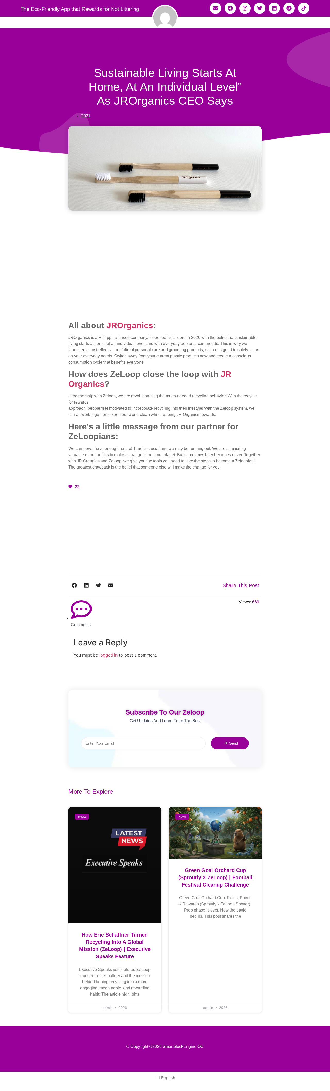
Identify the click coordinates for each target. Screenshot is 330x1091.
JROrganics (129, 325)
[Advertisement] (165, 282)
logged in (108, 655)
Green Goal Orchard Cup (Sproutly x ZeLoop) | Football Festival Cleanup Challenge (215, 877)
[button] (74, 585)
